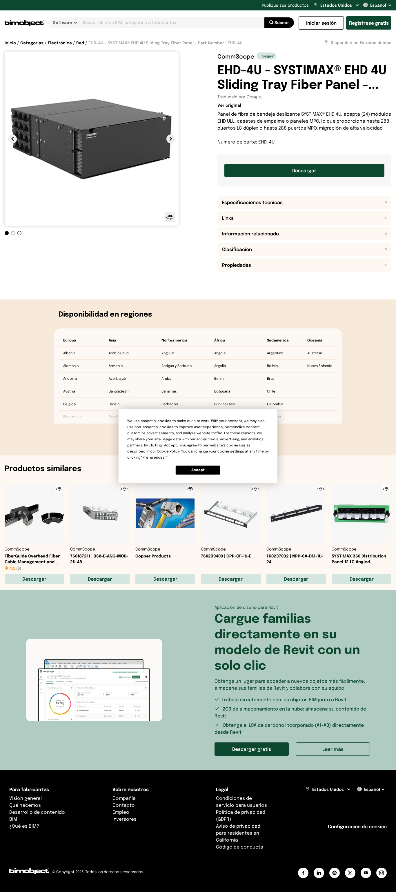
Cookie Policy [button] (168, 451)
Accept (198, 470)
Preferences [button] (154, 457)
